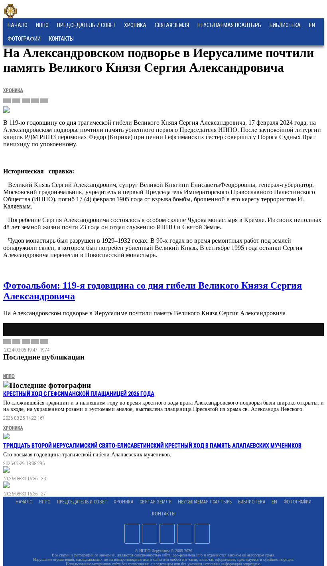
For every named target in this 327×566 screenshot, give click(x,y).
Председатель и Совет (86, 25)
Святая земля (172, 25)
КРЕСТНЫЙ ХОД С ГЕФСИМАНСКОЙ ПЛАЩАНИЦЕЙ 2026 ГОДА (78, 394)
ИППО (42, 25)
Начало (18, 25)
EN (312, 25)
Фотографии (297, 502)
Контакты (163, 514)
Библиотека (285, 25)
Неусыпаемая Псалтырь (229, 25)
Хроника (135, 25)
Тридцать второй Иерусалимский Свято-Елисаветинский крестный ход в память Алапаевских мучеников (152, 445)
